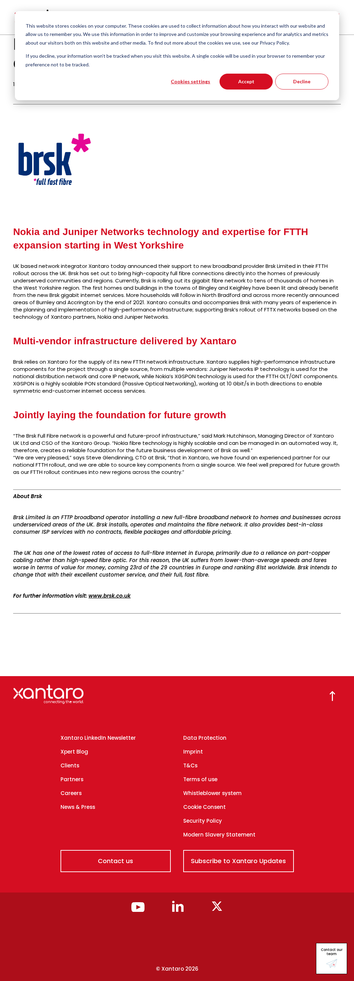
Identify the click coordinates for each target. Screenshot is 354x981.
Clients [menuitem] (69, 765)
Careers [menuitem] (71, 793)
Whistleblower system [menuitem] (212, 793)
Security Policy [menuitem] (202, 820)
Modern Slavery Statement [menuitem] (219, 834)
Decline (301, 81)
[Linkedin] (178, 910)
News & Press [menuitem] (77, 807)
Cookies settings (190, 81)
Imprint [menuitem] (193, 751)
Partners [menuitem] (71, 779)
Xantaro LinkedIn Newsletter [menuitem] (98, 737)
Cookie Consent (204, 807)
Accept (246, 81)
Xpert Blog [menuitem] (74, 751)
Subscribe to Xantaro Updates (238, 861)
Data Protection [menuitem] (204, 737)
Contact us (115, 861)
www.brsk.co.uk (109, 595)
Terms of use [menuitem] (200, 779)
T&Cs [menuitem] (190, 765)
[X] (217, 910)
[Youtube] (138, 910)
